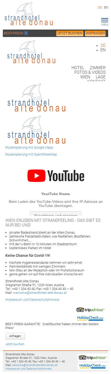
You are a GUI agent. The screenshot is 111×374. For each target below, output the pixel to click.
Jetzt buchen (69, 33)
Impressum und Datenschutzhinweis (32, 300)
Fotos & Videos (90, 72)
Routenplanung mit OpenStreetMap (31, 154)
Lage (101, 77)
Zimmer (98, 68)
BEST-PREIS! (14, 33)
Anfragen (95, 33)
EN (106, 7)
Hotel (78, 68)
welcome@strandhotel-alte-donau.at (40, 293)
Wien (85, 77)
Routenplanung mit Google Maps (29, 147)
